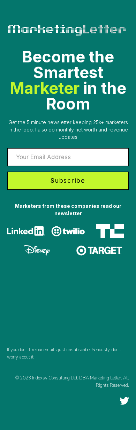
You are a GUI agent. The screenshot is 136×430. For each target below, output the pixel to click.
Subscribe (68, 180)
